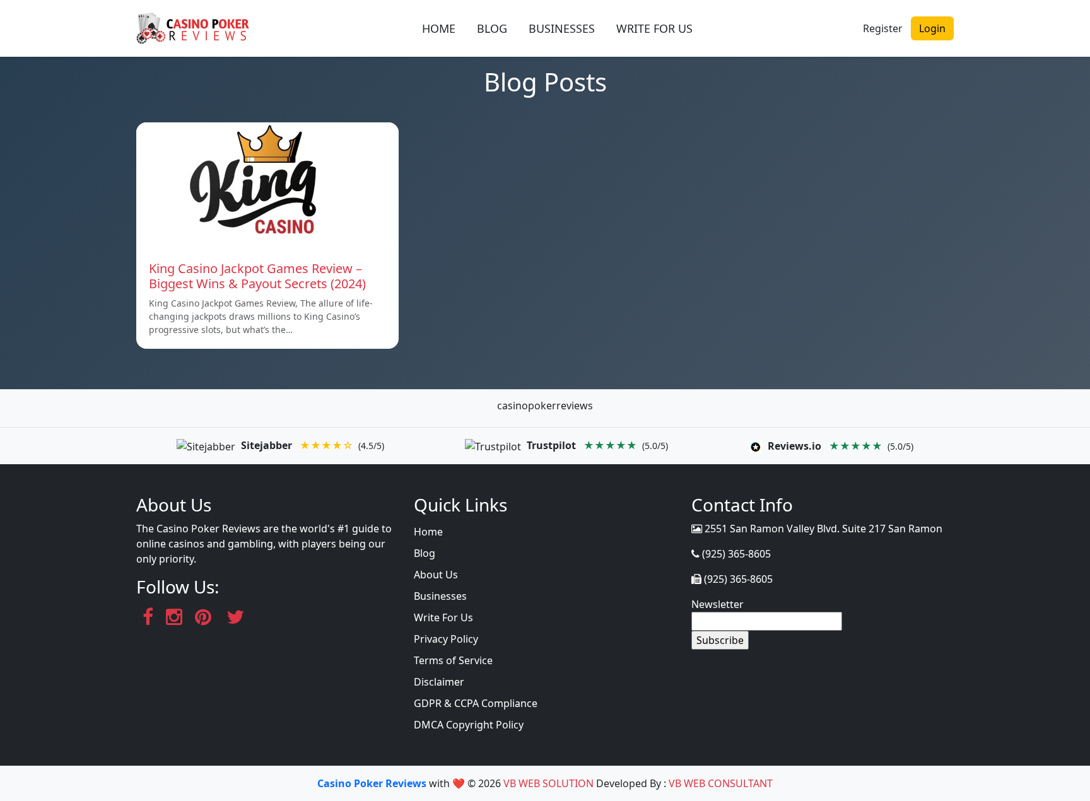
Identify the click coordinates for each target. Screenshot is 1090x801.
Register (883, 28)
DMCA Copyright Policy (469, 725)
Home (428, 532)
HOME (438, 28)
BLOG (492, 28)
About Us (436, 575)
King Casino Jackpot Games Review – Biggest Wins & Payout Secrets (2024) (257, 276)
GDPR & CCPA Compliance (475, 703)
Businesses (440, 596)
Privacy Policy (446, 639)
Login (932, 28)
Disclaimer (439, 682)
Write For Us (443, 617)
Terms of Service (453, 660)
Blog (424, 553)
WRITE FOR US (654, 28)
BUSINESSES (562, 28)
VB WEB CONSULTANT (721, 783)
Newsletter (717, 604)
